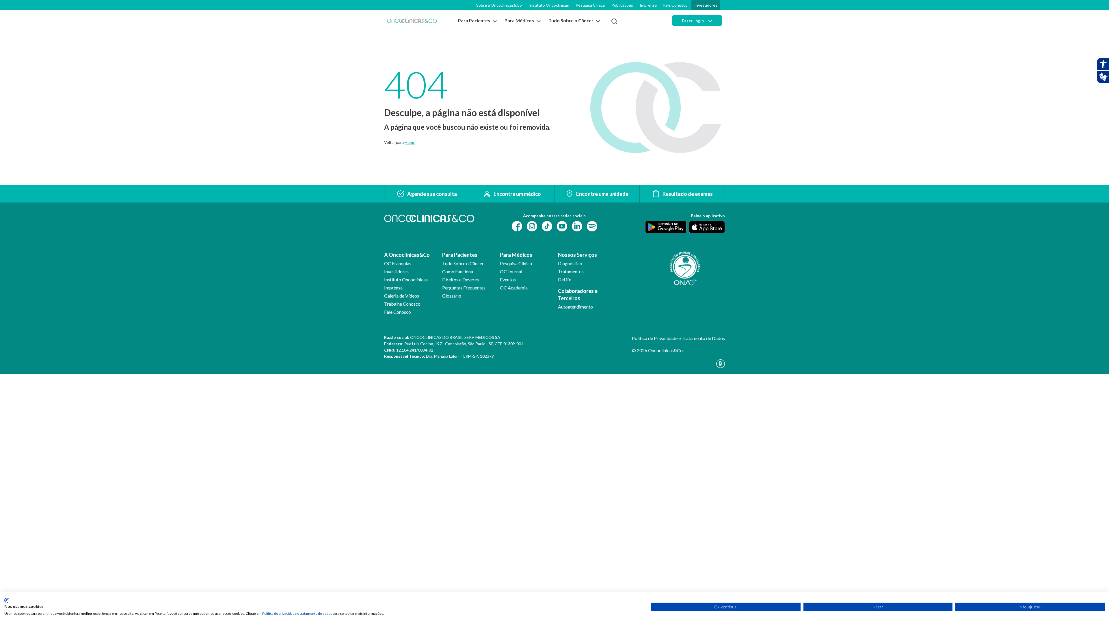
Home (410, 142)
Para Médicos (516, 255)
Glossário (451, 295)
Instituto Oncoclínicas (549, 5)
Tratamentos (571, 271)
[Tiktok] (547, 225)
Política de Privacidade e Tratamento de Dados (678, 338)
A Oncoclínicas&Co (407, 255)
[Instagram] (532, 225)
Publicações (622, 5)
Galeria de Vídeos (401, 295)
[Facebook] (517, 225)
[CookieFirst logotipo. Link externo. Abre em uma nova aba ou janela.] (6, 600)
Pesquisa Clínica (590, 5)
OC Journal (511, 271)
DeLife (564, 279)
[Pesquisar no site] (614, 21)
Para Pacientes (459, 255)
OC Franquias (397, 263)
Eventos (508, 279)
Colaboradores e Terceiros (578, 294)
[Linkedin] (577, 225)
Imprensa (648, 5)
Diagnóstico (570, 263)
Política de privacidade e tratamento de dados (297, 613)
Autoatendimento (575, 306)
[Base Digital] (678, 363)
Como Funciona (457, 271)
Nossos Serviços (577, 255)
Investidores (705, 5)
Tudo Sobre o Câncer (463, 263)
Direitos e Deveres (460, 279)
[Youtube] (562, 225)
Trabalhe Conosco (402, 304)
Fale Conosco (675, 5)
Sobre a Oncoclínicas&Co (499, 5)
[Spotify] (592, 225)
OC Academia (514, 287)
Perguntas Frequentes (463, 287)
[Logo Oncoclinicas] (412, 20)
